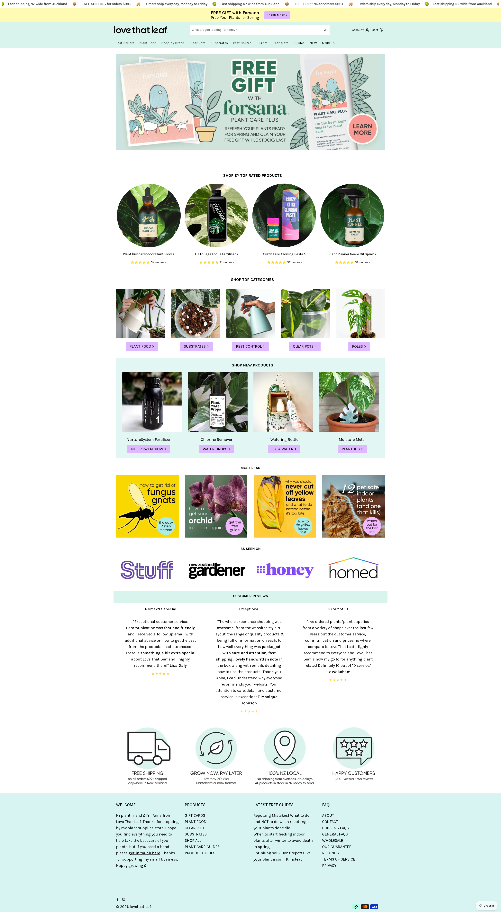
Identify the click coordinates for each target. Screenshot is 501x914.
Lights (263, 43)
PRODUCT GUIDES (200, 853)
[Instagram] (123, 900)
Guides (299, 43)
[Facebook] (117, 900)
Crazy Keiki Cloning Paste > (284, 254)
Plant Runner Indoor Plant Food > (148, 254)
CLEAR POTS (195, 828)
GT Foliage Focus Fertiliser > (216, 254)
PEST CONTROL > (250, 346)
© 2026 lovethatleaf (133, 906)
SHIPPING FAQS (335, 828)
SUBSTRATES (196, 834)
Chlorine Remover (216, 439)
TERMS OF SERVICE (338, 859)
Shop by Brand (173, 43)
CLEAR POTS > (305, 346)
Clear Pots (197, 43)
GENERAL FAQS (335, 834)
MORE (326, 43)
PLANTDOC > (352, 449)
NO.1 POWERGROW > (148, 449)
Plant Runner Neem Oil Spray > (352, 254)
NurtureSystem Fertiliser (149, 439)
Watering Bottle (284, 439)
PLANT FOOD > (142, 346)
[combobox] (255, 30)
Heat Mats (281, 43)
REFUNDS (330, 853)
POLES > (359, 346)
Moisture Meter (352, 439)
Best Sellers (124, 43)
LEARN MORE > (277, 15)
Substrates (219, 43)
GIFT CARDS (195, 815)
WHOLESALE (332, 840)
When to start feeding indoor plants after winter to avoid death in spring (283, 840)
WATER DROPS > (216, 449)
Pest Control (243, 43)
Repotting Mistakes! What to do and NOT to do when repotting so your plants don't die (282, 821)
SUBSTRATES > (196, 346)
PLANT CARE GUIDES (202, 847)
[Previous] (118, 663)
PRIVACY (329, 865)
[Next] (382, 663)
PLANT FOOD (195, 821)
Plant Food (148, 43)
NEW (313, 43)
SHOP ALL (193, 840)
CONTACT (330, 821)
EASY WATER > (284, 449)
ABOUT (328, 815)
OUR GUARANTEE (336, 847)
